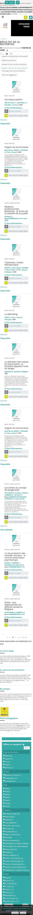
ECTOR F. (18, 493)
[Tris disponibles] (11, 53)
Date (5, 785)
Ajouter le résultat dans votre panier (15, 56)
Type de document (11, 752)
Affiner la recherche (9, 60)
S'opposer (15, 913)
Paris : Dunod (11, 152)
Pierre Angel (16, 268)
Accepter (23, 913)
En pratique (5, 689)
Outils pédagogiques (9, 718)
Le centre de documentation (12, 670)
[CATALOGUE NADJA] (5, 26)
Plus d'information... (15, 108)
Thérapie (7, 319)
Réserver (3, 120)
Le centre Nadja (7, 651)
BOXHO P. (7, 563)
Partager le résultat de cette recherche (14, 68)
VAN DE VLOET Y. (10, 103)
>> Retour (3, 39)
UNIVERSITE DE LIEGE (11, 565)
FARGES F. (7, 268)
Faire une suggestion (9, 75)
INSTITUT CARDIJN (20, 372)
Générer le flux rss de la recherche (14, 64)
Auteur (6, 874)
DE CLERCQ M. (9, 493)
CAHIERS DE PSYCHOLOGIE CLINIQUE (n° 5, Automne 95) (15, 498)
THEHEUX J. (16, 563)
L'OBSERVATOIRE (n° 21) (16, 567)
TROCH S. (25, 493)
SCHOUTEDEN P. (9, 612)
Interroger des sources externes (13, 71)
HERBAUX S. (9, 495)
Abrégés (8, 272)
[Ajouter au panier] (6, 111)
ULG (21, 565)
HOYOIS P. (17, 495)
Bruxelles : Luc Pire (11, 105)
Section (6, 771)
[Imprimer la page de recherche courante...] (7, 53)
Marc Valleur (11, 270)
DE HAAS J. (8, 216)
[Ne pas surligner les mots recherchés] (7, 50)
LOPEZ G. (7, 317)
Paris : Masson (22, 270)
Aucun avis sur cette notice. (18, 116)
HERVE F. (17, 150)
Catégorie (7, 810)
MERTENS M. (8, 372)
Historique (18, 2)
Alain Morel (8, 150)
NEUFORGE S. (21, 103)
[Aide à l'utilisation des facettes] (23, 744)
